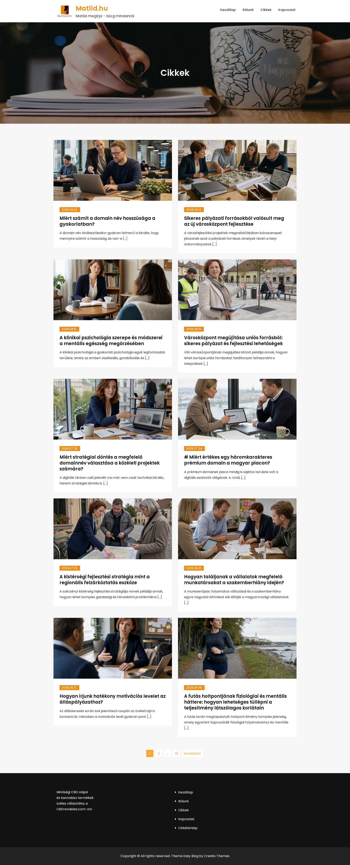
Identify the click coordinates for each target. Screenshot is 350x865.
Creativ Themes (216, 856)
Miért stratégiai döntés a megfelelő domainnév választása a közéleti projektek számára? (110, 463)
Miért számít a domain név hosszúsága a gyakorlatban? (107, 221)
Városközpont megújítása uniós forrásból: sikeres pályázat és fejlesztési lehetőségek (233, 341)
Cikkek (265, 10)
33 (176, 753)
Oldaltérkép (187, 828)
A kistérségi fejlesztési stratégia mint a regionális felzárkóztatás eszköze (105, 580)
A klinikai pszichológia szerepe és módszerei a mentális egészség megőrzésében (111, 341)
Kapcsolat (287, 10)
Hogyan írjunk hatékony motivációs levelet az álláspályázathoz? (113, 699)
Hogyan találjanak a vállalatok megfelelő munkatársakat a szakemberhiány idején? (234, 580)
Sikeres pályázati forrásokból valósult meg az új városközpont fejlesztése (234, 221)
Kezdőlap (228, 10)
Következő (192, 753)
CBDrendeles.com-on (74, 809)
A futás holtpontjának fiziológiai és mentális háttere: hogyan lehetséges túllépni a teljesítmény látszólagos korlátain (235, 702)
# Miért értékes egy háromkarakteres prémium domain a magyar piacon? (228, 460)
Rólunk (248, 10)
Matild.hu (92, 8)
